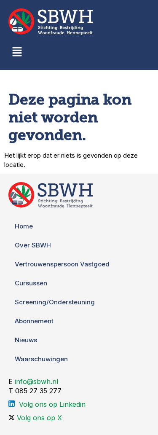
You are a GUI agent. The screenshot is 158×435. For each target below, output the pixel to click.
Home (24, 226)
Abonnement (34, 321)
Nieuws (26, 340)
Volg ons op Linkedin (52, 404)
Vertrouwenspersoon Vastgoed (62, 264)
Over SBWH (33, 245)
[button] (16, 52)
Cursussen (31, 283)
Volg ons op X (39, 418)
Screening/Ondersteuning (55, 302)
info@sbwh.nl (36, 381)
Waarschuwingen (41, 359)
